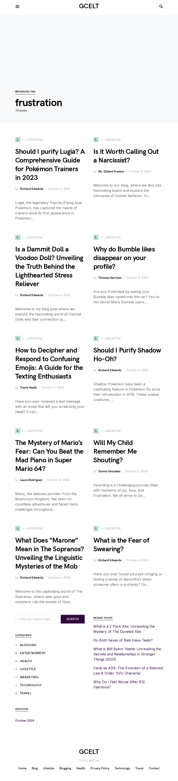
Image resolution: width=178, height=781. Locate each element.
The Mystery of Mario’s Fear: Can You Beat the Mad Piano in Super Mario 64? (49, 456)
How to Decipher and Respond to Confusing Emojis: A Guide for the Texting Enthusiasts (49, 363)
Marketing (29, 677)
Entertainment (33, 653)
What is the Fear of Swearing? (121, 544)
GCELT (89, 6)
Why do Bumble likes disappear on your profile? (124, 258)
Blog (35, 768)
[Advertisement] (89, 45)
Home (22, 768)
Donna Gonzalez (109, 471)
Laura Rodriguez (31, 480)
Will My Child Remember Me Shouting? (115, 451)
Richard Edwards (31, 189)
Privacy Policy (100, 768)
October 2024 (24, 720)
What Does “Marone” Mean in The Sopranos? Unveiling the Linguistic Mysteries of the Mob (49, 553)
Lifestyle (28, 669)
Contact (154, 768)
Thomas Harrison (110, 278)
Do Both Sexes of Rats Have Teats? (123, 640)
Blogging (28, 645)
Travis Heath (28, 387)
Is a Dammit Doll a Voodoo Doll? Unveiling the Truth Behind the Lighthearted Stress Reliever (49, 266)
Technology (31, 685)
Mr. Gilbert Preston (111, 171)
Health (26, 661)
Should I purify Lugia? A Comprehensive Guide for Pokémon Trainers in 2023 (50, 165)
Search (72, 619)
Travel (25, 693)
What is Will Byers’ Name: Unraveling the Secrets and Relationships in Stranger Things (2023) (127, 654)
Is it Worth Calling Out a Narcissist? (126, 156)
